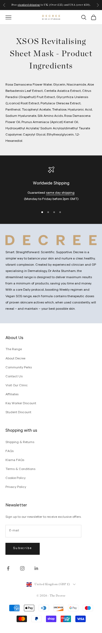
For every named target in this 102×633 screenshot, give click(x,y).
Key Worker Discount (20, 404)
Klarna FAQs (14, 460)
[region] (51, 185)
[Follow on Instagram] (22, 568)
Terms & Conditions (20, 469)
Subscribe (22, 548)
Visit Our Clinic (16, 386)
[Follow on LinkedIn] (36, 568)
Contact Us (14, 377)
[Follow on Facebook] (8, 568)
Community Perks (18, 368)
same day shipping (60, 193)
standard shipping (29, 3)
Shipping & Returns (19, 442)
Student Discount (18, 413)
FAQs (9, 451)
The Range (13, 350)
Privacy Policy (15, 487)
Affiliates (11, 395)
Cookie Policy (15, 478)
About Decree (15, 359)
